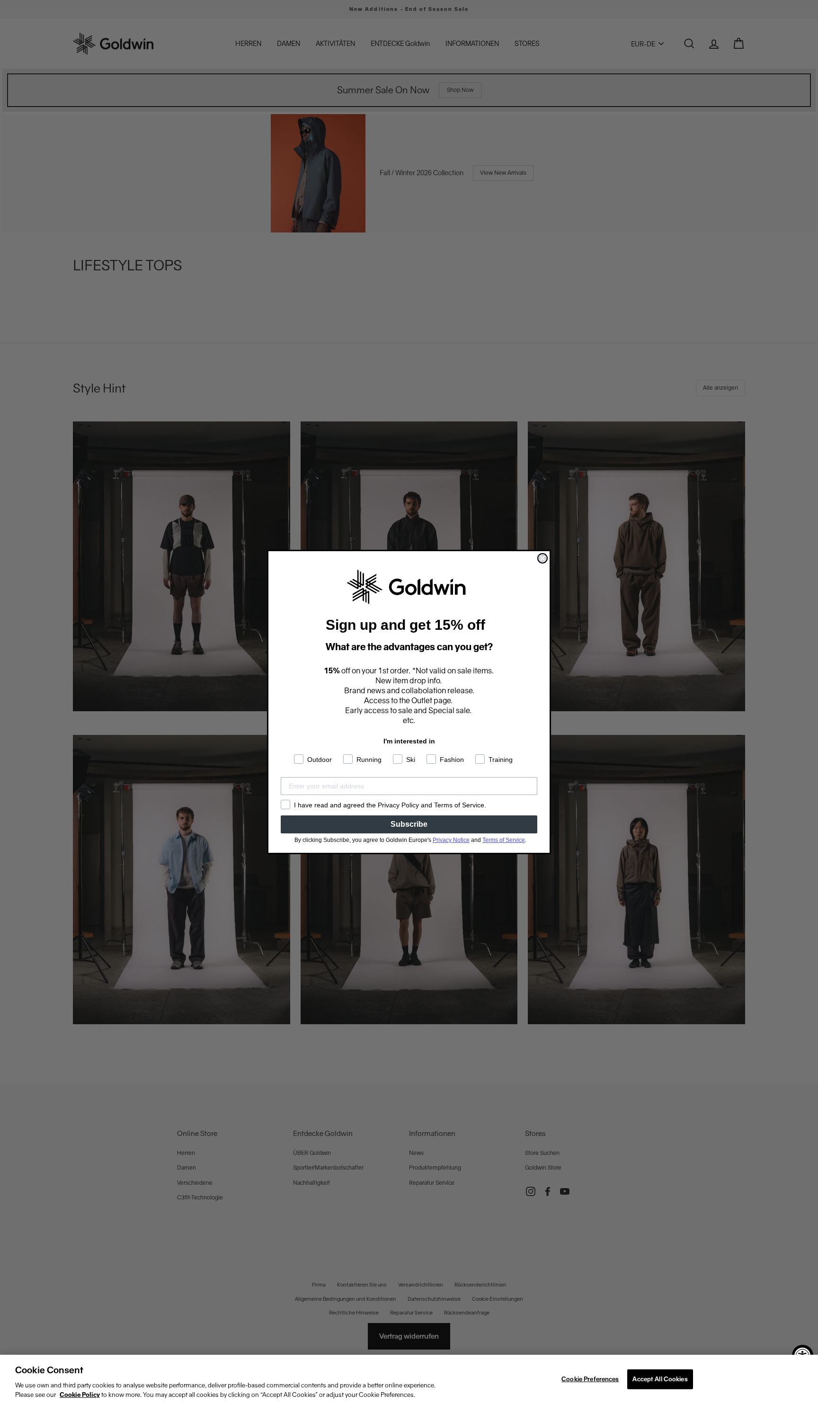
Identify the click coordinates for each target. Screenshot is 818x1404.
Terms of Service (503, 840)
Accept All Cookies (659, 1379)
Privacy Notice (451, 840)
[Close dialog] (542, 558)
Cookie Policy (80, 1394)
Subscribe (409, 824)
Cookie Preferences (590, 1379)
